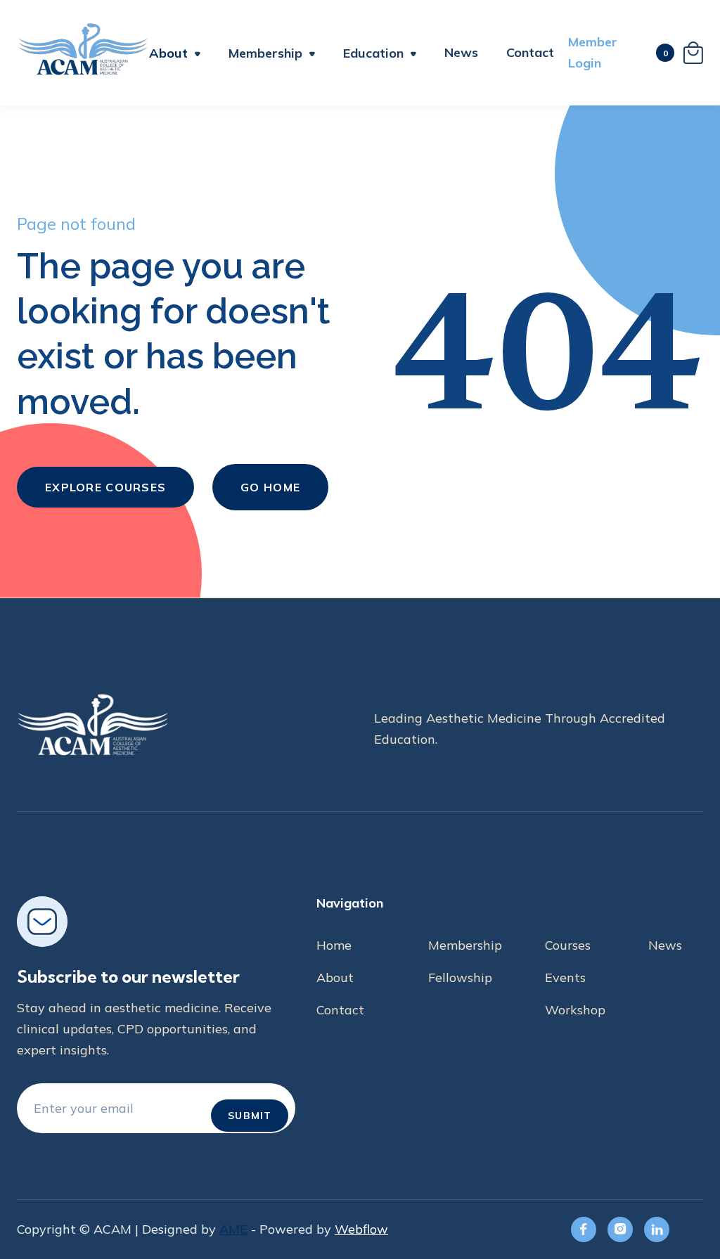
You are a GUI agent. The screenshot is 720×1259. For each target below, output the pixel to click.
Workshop (575, 1010)
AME (233, 1229)
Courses (568, 945)
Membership (465, 945)
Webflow (361, 1229)
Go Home (270, 487)
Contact (530, 53)
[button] (174, 54)
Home (334, 945)
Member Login (592, 52)
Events (565, 977)
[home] (83, 52)
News (461, 52)
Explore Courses (105, 487)
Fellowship (460, 977)
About (168, 53)
